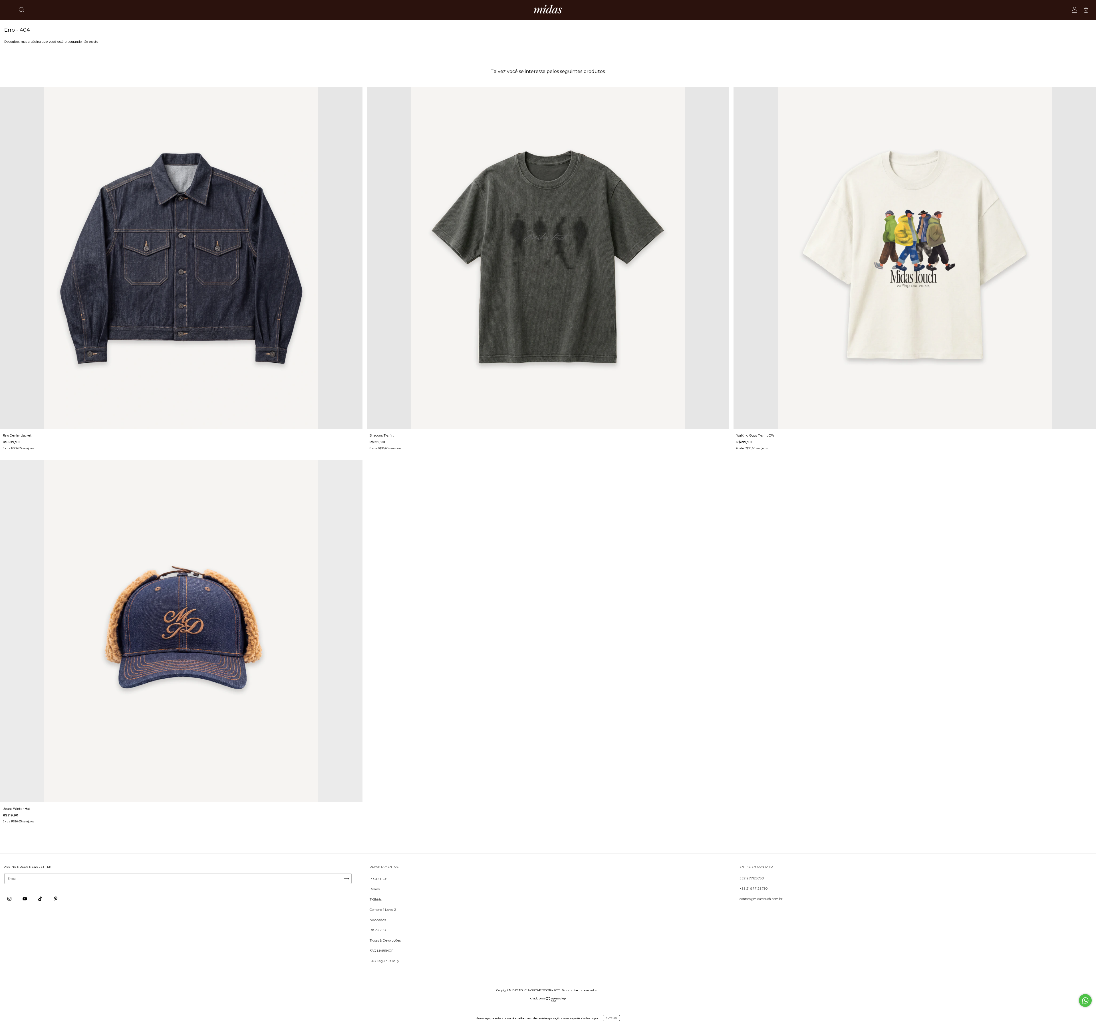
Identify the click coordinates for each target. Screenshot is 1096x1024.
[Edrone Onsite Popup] (548, 512)
